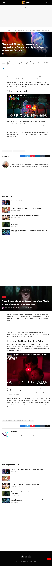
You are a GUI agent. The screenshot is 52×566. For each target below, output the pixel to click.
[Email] (3, 74)
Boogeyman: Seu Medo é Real (20, 420)
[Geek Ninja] (26, 2)
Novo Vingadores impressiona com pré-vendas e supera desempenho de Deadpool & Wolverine (29, 231)
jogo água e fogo (16, 150)
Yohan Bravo (9, 307)
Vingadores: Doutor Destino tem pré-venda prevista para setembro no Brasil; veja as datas (30, 223)
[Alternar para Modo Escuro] (46, 2)
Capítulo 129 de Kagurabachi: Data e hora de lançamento (25, 215)
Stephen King (31, 420)
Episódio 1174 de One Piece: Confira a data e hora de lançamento (27, 208)
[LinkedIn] (3, 68)
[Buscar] (48, 2)
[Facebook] (3, 62)
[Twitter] (3, 65)
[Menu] (4, 2)
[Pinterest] (3, 71)
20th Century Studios (7, 420)
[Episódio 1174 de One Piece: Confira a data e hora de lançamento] (6, 210)
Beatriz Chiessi (9, 54)
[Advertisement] (26, 16)
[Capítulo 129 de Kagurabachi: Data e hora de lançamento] (6, 217)
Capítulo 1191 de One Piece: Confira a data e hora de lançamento (27, 201)
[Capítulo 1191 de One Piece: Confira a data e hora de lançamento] (6, 202)
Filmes (3, 40)
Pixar (23, 150)
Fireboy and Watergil (7, 150)
